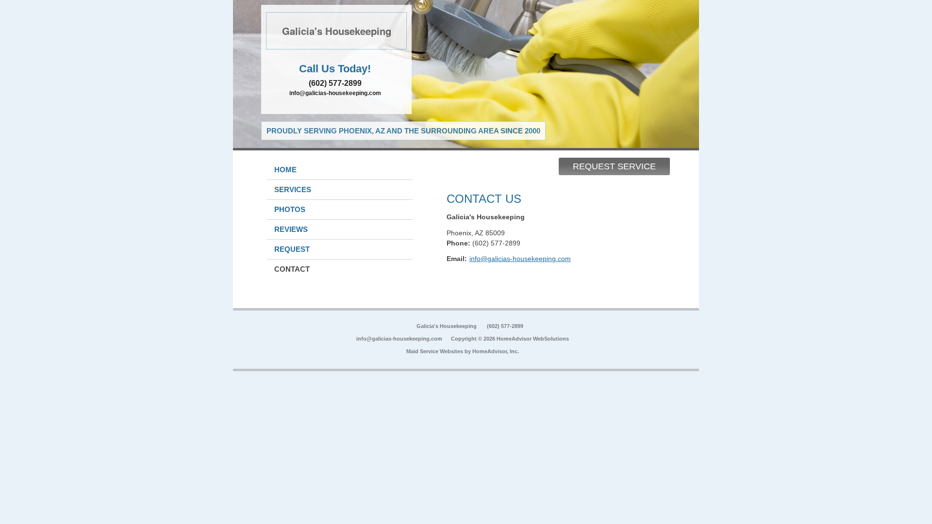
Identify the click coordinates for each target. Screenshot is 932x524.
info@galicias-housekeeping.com (335, 93)
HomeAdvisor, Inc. (495, 351)
